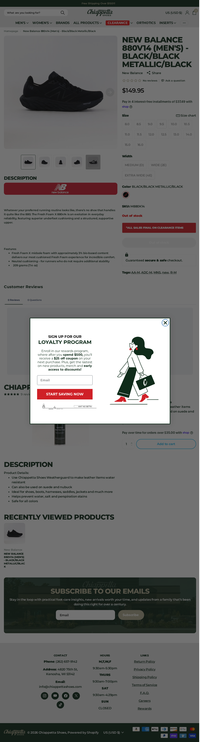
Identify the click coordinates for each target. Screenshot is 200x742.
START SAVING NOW (65, 394)
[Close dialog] (165, 322)
